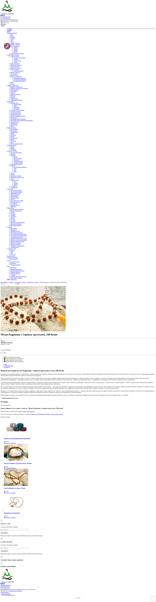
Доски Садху (14, 74)
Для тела (12, 221)
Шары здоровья (14, 194)
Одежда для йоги (15, 273)
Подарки (12, 275)
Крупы (15, 157)
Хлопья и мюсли (18, 161)
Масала (16, 184)
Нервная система (15, 231)
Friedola (16, 50)
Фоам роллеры (14, 90)
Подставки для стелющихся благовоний (21, 120)
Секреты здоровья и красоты (18, 276)
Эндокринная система (16, 237)
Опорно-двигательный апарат (18, 240)
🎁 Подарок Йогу (12, 279)
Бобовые (12, 154)
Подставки (17, 107)
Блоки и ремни (14, 69)
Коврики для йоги (12, 33)
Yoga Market (4, 282)
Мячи (11, 82)
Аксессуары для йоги (13, 55)
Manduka (12, 37)
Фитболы (13, 95)
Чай (15, 170)
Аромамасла (13, 123)
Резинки (12, 92)
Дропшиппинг (5, 592)
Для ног (12, 218)
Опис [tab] (5, 364)
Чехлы (15, 62)
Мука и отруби (18, 158)
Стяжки (16, 59)
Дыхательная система (16, 232)
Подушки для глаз (15, 111)
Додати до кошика (10, 443)
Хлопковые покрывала (20, 79)
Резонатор (16, 108)
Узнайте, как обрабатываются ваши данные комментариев (46, 414)
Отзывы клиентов (15, 264)
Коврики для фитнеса (16, 87)
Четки (12, 126)
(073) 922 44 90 (6, 17)
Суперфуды (13, 186)
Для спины (13, 216)
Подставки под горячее (16, 200)
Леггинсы (13, 135)
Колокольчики (18, 104)
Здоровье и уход (11, 248)
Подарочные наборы (16, 190)
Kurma (12, 39)
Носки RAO (13, 130)
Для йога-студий (15, 262)
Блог (8, 266)
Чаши (15, 106)
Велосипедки (14, 138)
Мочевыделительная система (18, 238)
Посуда (12, 199)
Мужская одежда (11, 145)
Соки (15, 168)
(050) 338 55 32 (6, 18)
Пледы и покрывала (16, 76)
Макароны (17, 160)
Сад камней (13, 203)
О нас (8, 260)
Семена (12, 174)
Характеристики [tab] (8, 365)
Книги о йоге (11, 256)
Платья (12, 133)
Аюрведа (9, 227)
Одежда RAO (14, 129)
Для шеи (12, 215)
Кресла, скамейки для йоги (17, 116)
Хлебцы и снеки (18, 162)
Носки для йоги (14, 66)
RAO (11, 34)
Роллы (15, 52)
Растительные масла (16, 152)
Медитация (10, 101)
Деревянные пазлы (15, 114)
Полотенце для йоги (16, 65)
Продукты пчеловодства (17, 177)
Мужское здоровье (15, 243)
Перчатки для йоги (15, 68)
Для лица (13, 213)
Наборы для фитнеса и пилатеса (19, 88)
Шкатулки (13, 206)
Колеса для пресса (15, 94)
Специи (16, 183)
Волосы (12, 250)
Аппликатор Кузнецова (16, 209)
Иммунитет (13, 228)
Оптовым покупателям (15, 591)
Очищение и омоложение (17, 246)
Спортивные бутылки (16, 100)
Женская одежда (11, 127)
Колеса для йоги (14, 63)
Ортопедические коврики (17, 222)
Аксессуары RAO (18, 71)
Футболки (13, 141)
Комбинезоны (14, 132)
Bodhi (12, 36)
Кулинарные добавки (16, 164)
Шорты (12, 139)
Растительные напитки (20, 167)
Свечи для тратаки (15, 113)
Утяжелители (14, 98)
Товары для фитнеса (12, 85)
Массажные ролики (15, 224)
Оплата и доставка (12, 257)
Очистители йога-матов (17, 53)
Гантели (12, 97)
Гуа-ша (12, 212)
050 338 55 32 (6, 586)
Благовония (13, 117)
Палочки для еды (15, 202)
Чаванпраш (13, 229)
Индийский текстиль (19, 81)
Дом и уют (10, 189)
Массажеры (10, 208)
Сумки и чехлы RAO (19, 57)
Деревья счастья (14, 205)
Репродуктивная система (17, 241)
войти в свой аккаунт (29, 411)
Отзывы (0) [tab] (7, 367)
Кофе (15, 171)
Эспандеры (13, 91)
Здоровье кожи (14, 247)
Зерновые (13, 155)
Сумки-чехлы (17, 60)
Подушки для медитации (17, 110)
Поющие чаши (14, 103)
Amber (12, 41)
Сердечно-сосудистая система (18, 235)
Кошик (4, 24)
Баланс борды (14, 75)
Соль (15, 181)
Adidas (15, 47)
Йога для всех (14, 259)
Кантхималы (13, 125)
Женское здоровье (15, 244)
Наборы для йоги (15, 44)
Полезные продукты (16, 269)
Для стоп (12, 219)
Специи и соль (14, 180)
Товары (11, 282)
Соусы (12, 178)
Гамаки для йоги (15, 43)
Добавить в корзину (7, 342)
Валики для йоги (15, 72)
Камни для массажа (15, 211)
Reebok (16, 49)
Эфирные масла (14, 122)
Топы (11, 142)
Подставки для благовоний (18, 119)
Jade (11, 40)
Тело (11, 253)
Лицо (11, 251)
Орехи (12, 173)
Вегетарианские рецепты (17, 270)
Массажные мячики (15, 225)
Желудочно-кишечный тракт (18, 234)
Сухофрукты (13, 187)
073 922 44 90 (6, 588)
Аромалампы (14, 196)
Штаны (12, 136)
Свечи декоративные (16, 192)
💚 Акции (13, 267)
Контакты (13, 263)
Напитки (12, 165)
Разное (12, 84)
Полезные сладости (15, 176)
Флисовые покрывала (20, 78)
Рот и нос (13, 254)
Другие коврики (14, 46)
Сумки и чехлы (14, 56)
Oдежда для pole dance (16, 143)
